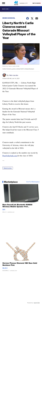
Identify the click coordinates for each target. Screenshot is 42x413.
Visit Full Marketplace (33, 182)
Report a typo (8, 168)
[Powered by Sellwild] (37, 303)
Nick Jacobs (13, 75)
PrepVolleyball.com (9, 155)
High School (8, 18)
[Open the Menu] (3, 3)
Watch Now (36, 3)
